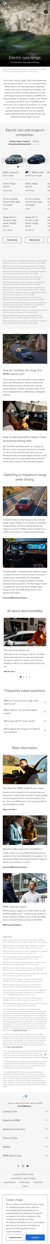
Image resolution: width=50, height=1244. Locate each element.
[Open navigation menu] (44, 4)
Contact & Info (10, 1111)
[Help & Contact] (45, 1054)
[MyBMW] (33, 4)
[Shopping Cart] (38, 4)
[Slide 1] (18, 166)
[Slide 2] (21, 166)
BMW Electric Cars (12, 1155)
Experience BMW (11, 1120)
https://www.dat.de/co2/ (15, 1047)
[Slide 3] (23, 166)
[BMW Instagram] (23, 1166)
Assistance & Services (14, 1129)
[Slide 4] (26, 166)
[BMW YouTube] (27, 1166)
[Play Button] (46, 12)
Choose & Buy (10, 1137)
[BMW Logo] (5, 4)
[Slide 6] (32, 166)
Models (6, 1146)
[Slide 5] (29, 166)
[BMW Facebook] (18, 1166)
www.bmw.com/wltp (20, 1030)
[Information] (36, 71)
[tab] (20, 141)
